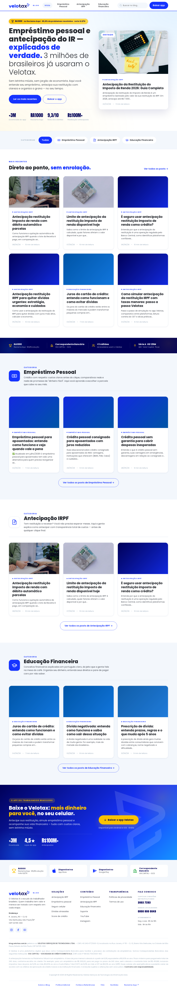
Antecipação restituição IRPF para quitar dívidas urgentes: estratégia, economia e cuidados (31, 300)
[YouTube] (24, 930)
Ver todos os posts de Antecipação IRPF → (89, 625)
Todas (45, 140)
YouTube (84, 916)
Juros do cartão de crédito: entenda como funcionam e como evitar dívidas (88, 298)
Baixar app (159, 5)
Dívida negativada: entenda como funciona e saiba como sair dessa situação (88, 730)
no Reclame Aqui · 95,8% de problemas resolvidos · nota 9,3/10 (50, 21)
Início (47, 5)
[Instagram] (11, 930)
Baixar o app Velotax (121, 820)
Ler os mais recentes (25, 99)
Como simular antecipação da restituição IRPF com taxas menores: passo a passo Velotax (142, 300)
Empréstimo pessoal (61, 901)
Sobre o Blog (44, 985)
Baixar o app (54, 99)
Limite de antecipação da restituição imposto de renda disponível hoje (86, 221)
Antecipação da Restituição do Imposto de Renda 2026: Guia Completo (133, 86)
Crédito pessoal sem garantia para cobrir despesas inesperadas (138, 441)
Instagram (85, 921)
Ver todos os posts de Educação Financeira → (88, 767)
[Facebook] (18, 930)
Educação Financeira (103, 5)
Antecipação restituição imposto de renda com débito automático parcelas (31, 223)
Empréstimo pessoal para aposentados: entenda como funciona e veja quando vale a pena (32, 443)
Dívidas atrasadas (60, 911)
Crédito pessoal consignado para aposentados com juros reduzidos (88, 441)
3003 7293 (144, 902)
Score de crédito (60, 916)
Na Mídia (114, 985)
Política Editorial (63, 985)
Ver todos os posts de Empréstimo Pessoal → (88, 482)
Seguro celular (58, 906)
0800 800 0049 (147, 911)
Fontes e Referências (85, 985)
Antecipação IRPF (83, 5)
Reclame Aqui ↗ (131, 985)
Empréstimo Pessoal (63, 5)
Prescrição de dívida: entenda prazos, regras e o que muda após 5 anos (141, 730)
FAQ (102, 985)
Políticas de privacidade (120, 897)
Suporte (84, 911)
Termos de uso (116, 901)
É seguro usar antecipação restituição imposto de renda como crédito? (141, 221)
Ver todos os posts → (156, 168)
